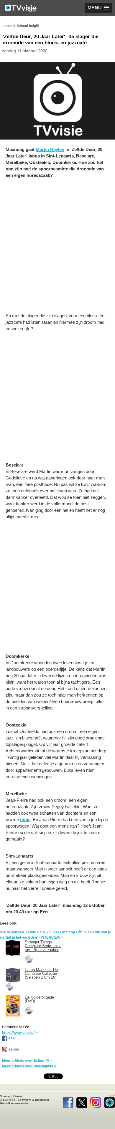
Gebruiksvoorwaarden (14, 1103)
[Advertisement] (57, 248)
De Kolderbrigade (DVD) (39, 999)
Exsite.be (9, 1099)
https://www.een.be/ (18, 1033)
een (12, 1038)
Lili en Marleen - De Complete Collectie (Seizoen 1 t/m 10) (41, 973)
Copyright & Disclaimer (33, 1099)
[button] (98, 8)
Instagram (95, 1101)
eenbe (14, 1049)
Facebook (68, 1101)
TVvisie (109, 1101)
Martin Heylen (50, 149)
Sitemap (5, 1096)
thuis (25, 819)
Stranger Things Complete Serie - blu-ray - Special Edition (43, 946)
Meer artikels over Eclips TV (25, 1060)
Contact (18, 1096)
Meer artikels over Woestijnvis (27, 1066)
